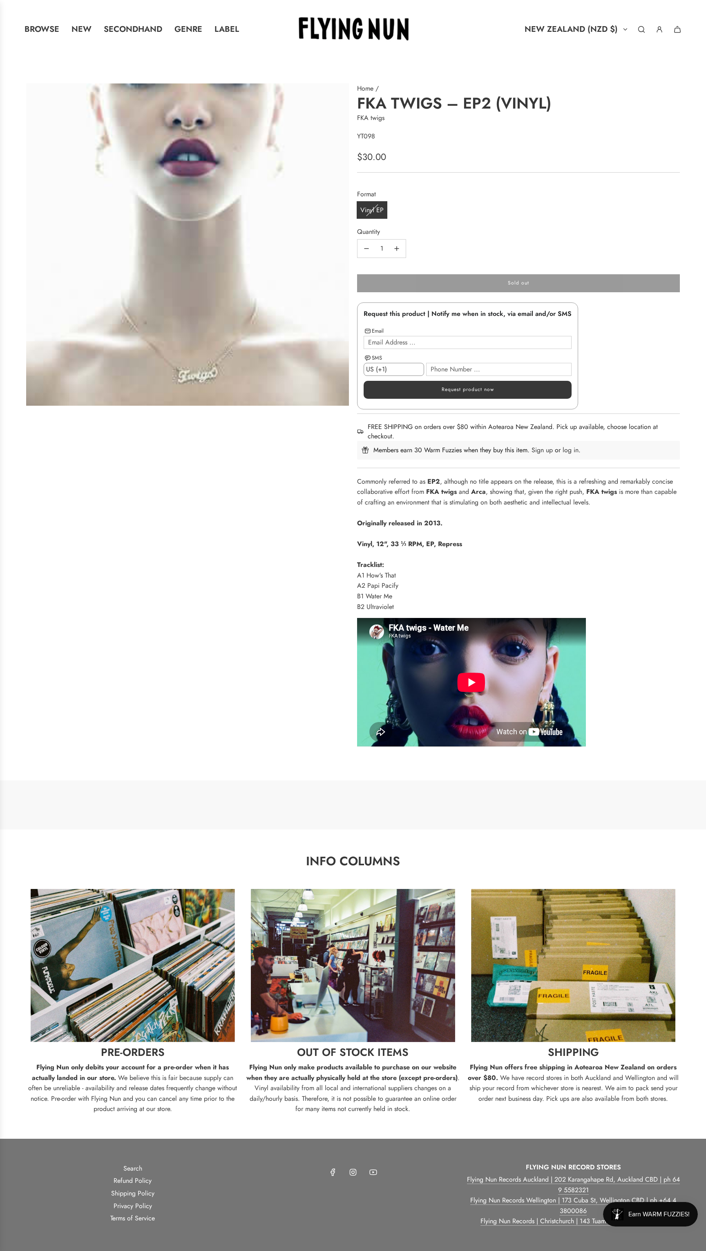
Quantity (368, 231)
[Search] (641, 29)
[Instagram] (353, 1172)
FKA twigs (370, 117)
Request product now (468, 389)
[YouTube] (373, 1172)
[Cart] (677, 29)
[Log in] (659, 29)
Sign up (542, 450)
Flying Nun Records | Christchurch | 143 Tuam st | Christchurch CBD (573, 1221)
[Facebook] (333, 1172)
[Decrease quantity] (366, 249)
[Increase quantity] (397, 249)
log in (571, 450)
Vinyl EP (372, 210)
